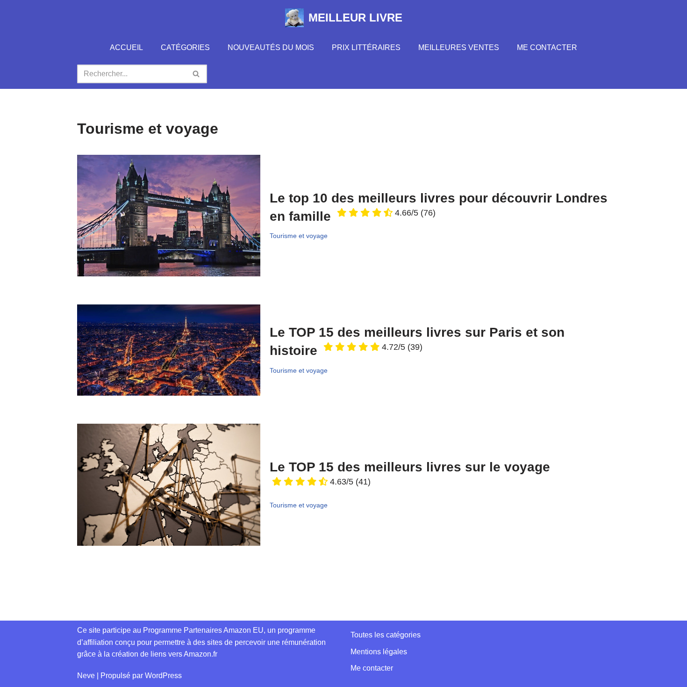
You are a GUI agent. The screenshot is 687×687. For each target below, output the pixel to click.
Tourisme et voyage (299, 235)
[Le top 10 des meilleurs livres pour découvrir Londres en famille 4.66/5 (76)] (168, 215)
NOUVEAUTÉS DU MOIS (271, 47)
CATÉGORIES (185, 47)
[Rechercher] (196, 74)
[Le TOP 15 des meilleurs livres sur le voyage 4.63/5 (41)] (168, 485)
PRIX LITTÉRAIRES (366, 47)
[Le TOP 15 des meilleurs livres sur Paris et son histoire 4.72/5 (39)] (168, 350)
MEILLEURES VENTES (458, 47)
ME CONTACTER (547, 47)
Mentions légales (379, 652)
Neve (86, 676)
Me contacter (372, 668)
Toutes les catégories (386, 635)
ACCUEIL (126, 47)
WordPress (163, 676)
